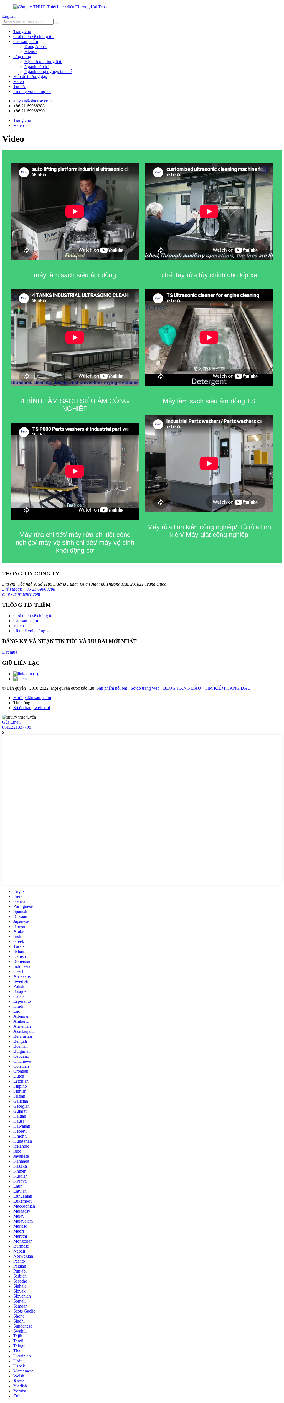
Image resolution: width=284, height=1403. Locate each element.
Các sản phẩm (25, 41)
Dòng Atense (35, 46)
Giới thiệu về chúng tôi (33, 36)
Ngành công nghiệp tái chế (48, 71)
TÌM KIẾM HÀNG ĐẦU (228, 688)
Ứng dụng (22, 56)
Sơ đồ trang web (145, 688)
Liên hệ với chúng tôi (32, 91)
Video (18, 81)
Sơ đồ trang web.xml (31, 707)
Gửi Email (11, 722)
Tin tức (19, 86)
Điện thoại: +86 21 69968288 (28, 589)
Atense (30, 51)
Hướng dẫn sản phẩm (32, 697)
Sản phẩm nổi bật (112, 688)
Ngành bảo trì (36, 66)
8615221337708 (16, 727)
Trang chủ (22, 31)
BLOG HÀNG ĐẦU (182, 688)
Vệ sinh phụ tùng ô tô (43, 61)
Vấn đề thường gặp (30, 76)
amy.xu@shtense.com (21, 594)
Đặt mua (9, 652)
